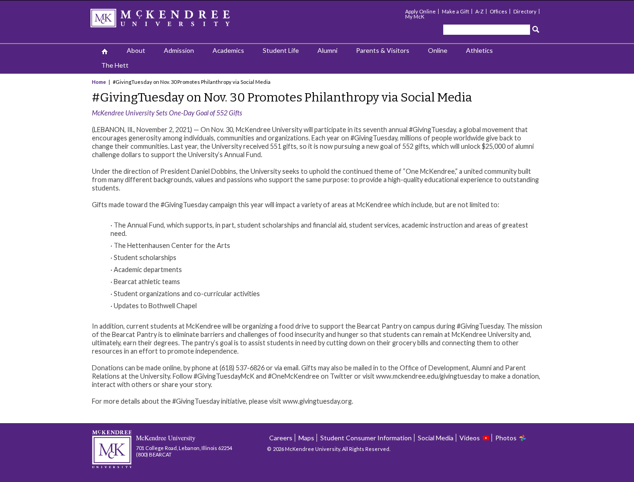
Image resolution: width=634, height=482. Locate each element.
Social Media (435, 438)
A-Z (479, 11)
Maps (306, 438)
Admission (179, 50)
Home (99, 82)
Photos (506, 438)
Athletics (479, 50)
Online (437, 50)
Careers (280, 438)
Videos (469, 438)
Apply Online (420, 11)
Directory (525, 11)
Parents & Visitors (382, 50)
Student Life (281, 50)
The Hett (115, 65)
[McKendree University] (172, 21)
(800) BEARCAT (154, 454)
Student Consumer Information (366, 438)
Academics (228, 50)
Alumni (327, 50)
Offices (498, 11)
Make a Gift (455, 11)
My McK (414, 16)
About (136, 50)
